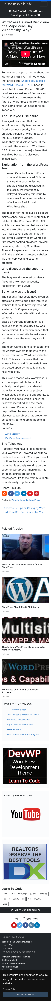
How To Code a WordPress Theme (23, 714)
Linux (5, 904)
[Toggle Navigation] (43, 4)
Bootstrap (43, 894)
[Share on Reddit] (4, 493)
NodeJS (6, 899)
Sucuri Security (12, 433)
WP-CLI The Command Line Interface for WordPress (22, 565)
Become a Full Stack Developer (17, 941)
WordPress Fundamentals (18, 719)
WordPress (34, 500)
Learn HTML (8, 945)
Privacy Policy (10, 989)
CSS (13, 894)
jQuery (33, 894)
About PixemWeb (10, 966)
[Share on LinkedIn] (24, 493)
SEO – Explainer (14, 729)
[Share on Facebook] (11, 493)
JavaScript (22, 894)
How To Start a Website (13, 963)
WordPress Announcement (18, 438)
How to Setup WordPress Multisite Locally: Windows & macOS (23, 648)
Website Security (20, 500)
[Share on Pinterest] (36, 493)
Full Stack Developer (16, 709)
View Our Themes (25, 909)
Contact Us (7, 970)
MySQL (37, 899)
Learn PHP (7, 948)
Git (23, 899)
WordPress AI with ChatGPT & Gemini (20, 607)
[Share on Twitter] (17, 493)
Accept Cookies (25, 994)
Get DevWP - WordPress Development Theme (27, 13)
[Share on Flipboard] (30, 493)
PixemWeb (15, 4)
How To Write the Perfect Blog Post (23, 734)
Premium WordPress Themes (16, 956)
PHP (29, 899)
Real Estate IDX (9, 960)
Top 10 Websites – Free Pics (20, 724)
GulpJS (16, 899)
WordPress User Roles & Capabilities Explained (20, 691)
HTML (5, 894)
